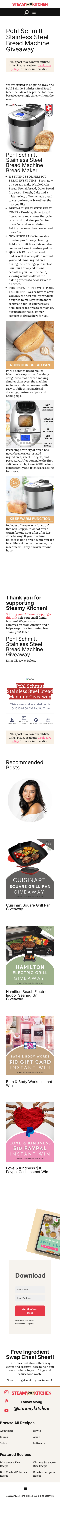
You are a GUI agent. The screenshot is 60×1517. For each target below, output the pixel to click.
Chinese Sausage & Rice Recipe (44, 1464)
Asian (36, 1437)
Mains (4, 1437)
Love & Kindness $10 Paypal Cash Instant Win (27, 1170)
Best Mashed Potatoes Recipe (13, 1473)
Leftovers (39, 1443)
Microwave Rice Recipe (10, 1464)
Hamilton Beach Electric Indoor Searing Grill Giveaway (27, 995)
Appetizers (6, 1430)
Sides (3, 1443)
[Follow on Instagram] (6, 1392)
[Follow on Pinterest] (6, 1401)
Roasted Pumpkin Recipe (44, 1473)
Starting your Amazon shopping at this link (29, 615)
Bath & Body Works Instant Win (29, 1083)
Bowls (37, 1430)
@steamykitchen (32, 1409)
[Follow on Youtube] (6, 1411)
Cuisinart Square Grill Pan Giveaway (28, 907)
